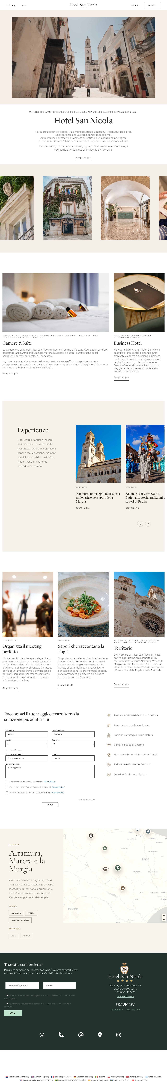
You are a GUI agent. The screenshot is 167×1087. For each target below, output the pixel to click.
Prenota (152, 5)
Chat (24, 6)
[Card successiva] (148, 524)
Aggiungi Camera (14, 750)
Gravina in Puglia (20, 920)
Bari (14, 936)
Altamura (16, 913)
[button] (117, 867)
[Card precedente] (140, 524)
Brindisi (27, 936)
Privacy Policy (50, 782)
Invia (50, 805)
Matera (31, 913)
